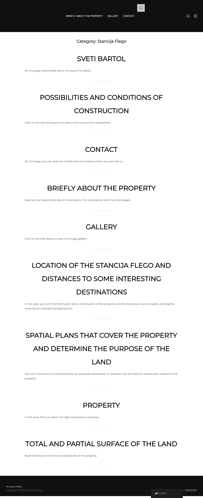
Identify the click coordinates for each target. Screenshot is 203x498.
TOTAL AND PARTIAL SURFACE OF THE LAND (101, 444)
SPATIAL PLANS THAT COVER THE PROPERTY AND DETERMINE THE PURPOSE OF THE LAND (101, 348)
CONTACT (128, 16)
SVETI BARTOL (101, 59)
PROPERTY (101, 405)
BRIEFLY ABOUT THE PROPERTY (84, 16)
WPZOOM (191, 490)
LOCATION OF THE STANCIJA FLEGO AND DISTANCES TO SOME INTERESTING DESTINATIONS (101, 278)
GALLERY (113, 16)
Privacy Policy (14, 486)
